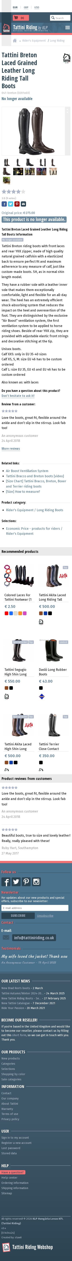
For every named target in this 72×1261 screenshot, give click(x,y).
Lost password (10, 1148)
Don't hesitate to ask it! (18, 395)
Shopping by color (13, 1074)
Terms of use (9, 1114)
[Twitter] (11, 204)
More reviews (11, 448)
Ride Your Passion (12, 1008)
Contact (7, 922)
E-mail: (6, 930)
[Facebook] (4, 204)
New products (10, 1058)
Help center (9, 1177)
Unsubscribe (45, 916)
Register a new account (16, 1143)
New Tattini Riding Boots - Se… (21, 998)
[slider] (14, 191)
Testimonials (11, 948)
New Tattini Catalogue (15, 1003)
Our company (10, 1098)
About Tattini (9, 1103)
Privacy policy (10, 1119)
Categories (8, 1063)
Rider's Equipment (34, 40)
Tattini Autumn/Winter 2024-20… (22, 993)
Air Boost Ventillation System (27, 471)
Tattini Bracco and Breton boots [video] (35, 476)
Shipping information (14, 1188)
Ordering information (14, 1183)
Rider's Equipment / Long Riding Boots (34, 510)
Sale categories (11, 1079)
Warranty (7, 1109)
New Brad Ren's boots (15, 988)
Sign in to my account (15, 1137)
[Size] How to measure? (23, 492)
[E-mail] (23, 204)
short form (19, 1035)
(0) (22, 17)
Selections (8, 1069)
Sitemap (6, 1193)
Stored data (9, 1153)
